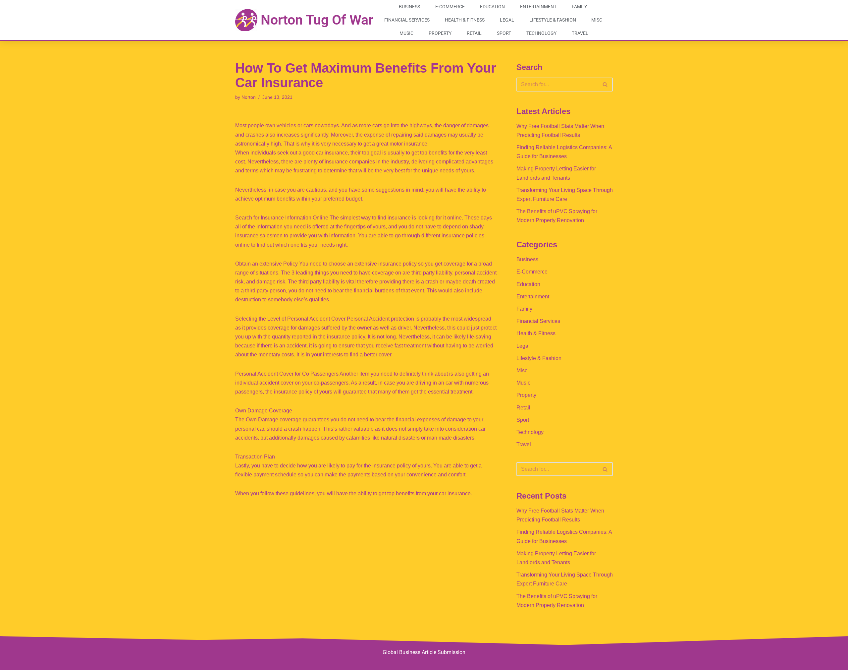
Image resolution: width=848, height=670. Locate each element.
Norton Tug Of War (317, 20)
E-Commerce (450, 6)
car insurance (332, 152)
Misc (596, 20)
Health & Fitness (465, 20)
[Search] (605, 84)
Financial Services (407, 20)
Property (440, 33)
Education (492, 6)
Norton (248, 97)
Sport (504, 33)
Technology (541, 33)
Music (406, 33)
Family (579, 6)
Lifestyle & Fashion (552, 20)
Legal (507, 20)
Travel (580, 33)
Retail (474, 33)
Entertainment (538, 6)
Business (409, 6)
